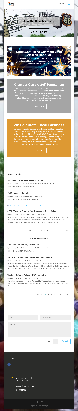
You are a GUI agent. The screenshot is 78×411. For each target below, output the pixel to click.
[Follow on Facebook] (9, 364)
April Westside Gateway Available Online (25, 180)
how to (33, 214)
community (33, 183)
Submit (65, 341)
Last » (68, 230)
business (26, 183)
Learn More (39, 69)
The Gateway (41, 183)
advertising (26, 214)
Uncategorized (28, 196)
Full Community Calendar (18, 193)
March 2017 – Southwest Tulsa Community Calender (30, 257)
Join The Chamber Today (39, 21)
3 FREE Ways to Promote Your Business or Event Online (31, 211)
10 (56, 230)
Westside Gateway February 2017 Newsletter (26, 275)
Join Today (39, 31)
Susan (11, 183)
